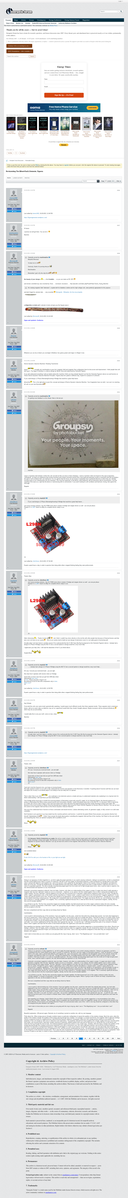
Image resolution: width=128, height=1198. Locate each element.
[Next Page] (113, 181)
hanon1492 (13, 198)
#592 (118, 494)
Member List (19, 23)
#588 (118, 253)
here (33, 678)
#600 (118, 945)
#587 (118, 225)
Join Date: (11, 204)
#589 (118, 328)
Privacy (98, 1045)
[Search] (121, 11)
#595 (118, 700)
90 (103, 1038)
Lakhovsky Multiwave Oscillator (67, 23)
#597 (118, 761)
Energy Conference (55, 20)
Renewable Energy (30, 160)
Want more (27, 683)
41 (85, 1038)
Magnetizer (86, 20)
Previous (53, 1038)
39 (76, 1038)
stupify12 (13, 368)
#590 (118, 361)
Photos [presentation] (27, 178)
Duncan (13, 336)
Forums (8, 20)
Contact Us (90, 1045)
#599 (118, 877)
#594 (118, 661)
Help (83, 1045)
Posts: (12, 206)
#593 (118, 573)
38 (72, 1038)
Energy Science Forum (72, 20)
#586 (118, 190)
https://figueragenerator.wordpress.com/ (35, 217)
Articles (23, 20)
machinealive (13, 233)
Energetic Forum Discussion (16, 160)
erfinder (13, 400)
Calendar (27, 23)
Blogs (16, 20)
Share (15, 208)
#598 (118, 831)
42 (89, 1038)
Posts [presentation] (9, 178)
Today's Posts (10, 23)
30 (63, 1038)
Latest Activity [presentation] (17, 178)
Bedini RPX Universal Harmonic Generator (44, 23)
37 (67, 1038)
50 (98, 1038)
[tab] (9, 178)
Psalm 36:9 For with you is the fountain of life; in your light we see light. (45, 857)
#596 (118, 728)
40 (81, 1038)
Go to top (119, 1045)
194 (113, 1038)
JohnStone (13, 502)
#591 (118, 392)
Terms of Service (108, 1045)
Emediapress (41, 20)
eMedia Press (53, 25)
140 (108, 1038)
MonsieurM (13, 261)
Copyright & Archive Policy (58, 1054)
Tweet (14, 211)
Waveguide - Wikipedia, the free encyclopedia (69, 292)
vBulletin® (114, 1050)
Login (120, 1)
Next (118, 1038)
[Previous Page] (112, 181)
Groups (31, 20)
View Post (49, 257)
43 (94, 1038)
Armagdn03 (14, 952)
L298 (33, 507)
